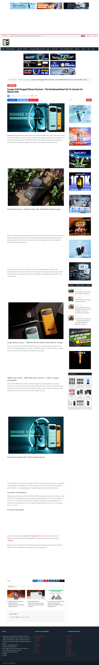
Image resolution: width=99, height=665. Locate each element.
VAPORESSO (38, 638)
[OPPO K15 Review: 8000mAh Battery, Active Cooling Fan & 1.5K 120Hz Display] (36, 594)
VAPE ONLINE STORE (40, 636)
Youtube (4, 655)
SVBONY (70, 636)
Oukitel (69, 652)
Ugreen (69, 656)
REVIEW (77, 49)
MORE (83, 49)
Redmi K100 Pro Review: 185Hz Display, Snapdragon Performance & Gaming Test (16, 604)
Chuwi (69, 638)
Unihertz (70, 644)
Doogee (12, 85)
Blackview (70, 640)
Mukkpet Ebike (71, 654)
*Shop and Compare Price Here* (10, 652)
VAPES (48, 49)
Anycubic (70, 648)
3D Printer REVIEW (80, 285)
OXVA (36, 642)
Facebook (5, 653)
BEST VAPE (55, 49)
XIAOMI (88, 285)
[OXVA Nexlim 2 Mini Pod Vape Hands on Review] (71, 291)
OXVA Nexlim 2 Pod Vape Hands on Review (83, 300)
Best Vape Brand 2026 (66, 49)
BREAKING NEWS (10, 49)
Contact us (5, 645)
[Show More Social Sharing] (40, 100)
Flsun (69, 646)
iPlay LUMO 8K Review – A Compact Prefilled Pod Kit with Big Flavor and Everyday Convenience (83, 310)
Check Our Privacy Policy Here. (10, 646)
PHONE (25, 49)
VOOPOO (37, 640)
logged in (18, 617)
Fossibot (70, 642)
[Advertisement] (49, 22)
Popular (71, 285)
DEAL (88, 49)
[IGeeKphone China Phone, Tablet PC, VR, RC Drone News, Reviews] (6, 42)
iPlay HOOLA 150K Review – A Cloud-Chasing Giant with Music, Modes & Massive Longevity (83, 321)
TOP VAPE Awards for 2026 (37, 49)
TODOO (37, 652)
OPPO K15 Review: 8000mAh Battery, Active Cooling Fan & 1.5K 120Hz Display (26, 36)
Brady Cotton (16, 96)
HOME (2, 49)
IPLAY (36, 650)
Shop (93, 49)
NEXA (36, 644)
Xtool (69, 650)
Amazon (19, 49)
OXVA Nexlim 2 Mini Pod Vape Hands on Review (82, 292)
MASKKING (38, 646)
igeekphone (13, 663)
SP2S (36, 648)
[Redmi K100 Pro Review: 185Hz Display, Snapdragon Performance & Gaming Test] (16, 594)
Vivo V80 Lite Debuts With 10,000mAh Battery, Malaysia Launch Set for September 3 (56, 604)
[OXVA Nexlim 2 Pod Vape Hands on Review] (71, 299)
